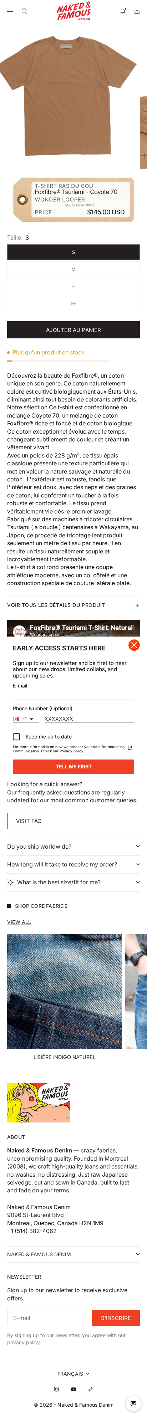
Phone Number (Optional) (42, 708)
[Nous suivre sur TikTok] (90, 1389)
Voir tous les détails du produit (56, 605)
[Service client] (133, 1403)
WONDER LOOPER (60, 199)
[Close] (134, 645)
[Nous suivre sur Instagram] (56, 1389)
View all (19, 922)
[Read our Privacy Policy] (130, 747)
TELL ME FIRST (74, 766)
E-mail (20, 685)
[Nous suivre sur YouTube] (73, 1389)
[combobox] (26, 719)
